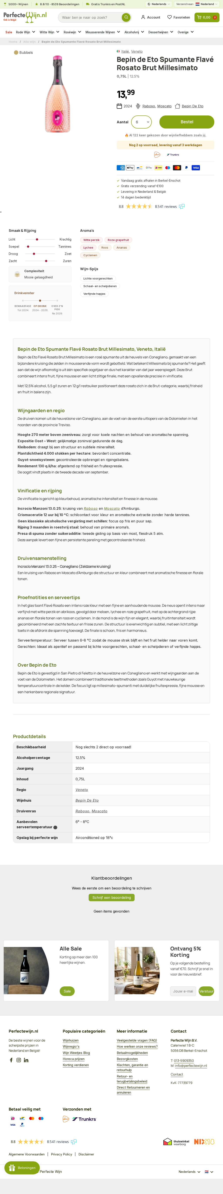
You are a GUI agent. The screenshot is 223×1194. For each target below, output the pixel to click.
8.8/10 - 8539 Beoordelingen (59, 4)
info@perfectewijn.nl (191, 1065)
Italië (125, 51)
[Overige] (192, 32)
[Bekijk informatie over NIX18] (204, 1142)
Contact (177, 1074)
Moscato (164, 106)
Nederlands (159, 4)
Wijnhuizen (71, 1040)
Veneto (137, 51)
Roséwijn (70, 32)
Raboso (148, 106)
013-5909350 (184, 1060)
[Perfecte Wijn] (24, 17)
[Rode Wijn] (34, 32)
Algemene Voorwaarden (27, 1154)
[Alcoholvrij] (143, 32)
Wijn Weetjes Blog (76, 1053)
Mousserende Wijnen (100, 32)
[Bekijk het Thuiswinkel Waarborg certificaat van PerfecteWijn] (176, 1142)
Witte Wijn (47, 32)
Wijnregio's (71, 1046)
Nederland (195, 4)
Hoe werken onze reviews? (137, 1046)
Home (13, 41)
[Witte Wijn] (58, 32)
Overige (183, 32)
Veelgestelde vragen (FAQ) (137, 1040)
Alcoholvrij (132, 32)
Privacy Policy (61, 1154)
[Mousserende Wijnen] (119, 32)
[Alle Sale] (56, 970)
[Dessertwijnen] (172, 32)
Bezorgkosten (127, 1059)
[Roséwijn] (80, 32)
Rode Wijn (23, 32)
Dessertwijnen (158, 32)
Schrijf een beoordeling (111, 897)
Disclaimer (86, 1154)
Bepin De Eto (192, 106)
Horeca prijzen (73, 1059)
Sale (8, 32)
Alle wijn (29, 41)
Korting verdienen (76, 1065)
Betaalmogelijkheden (132, 1053)
